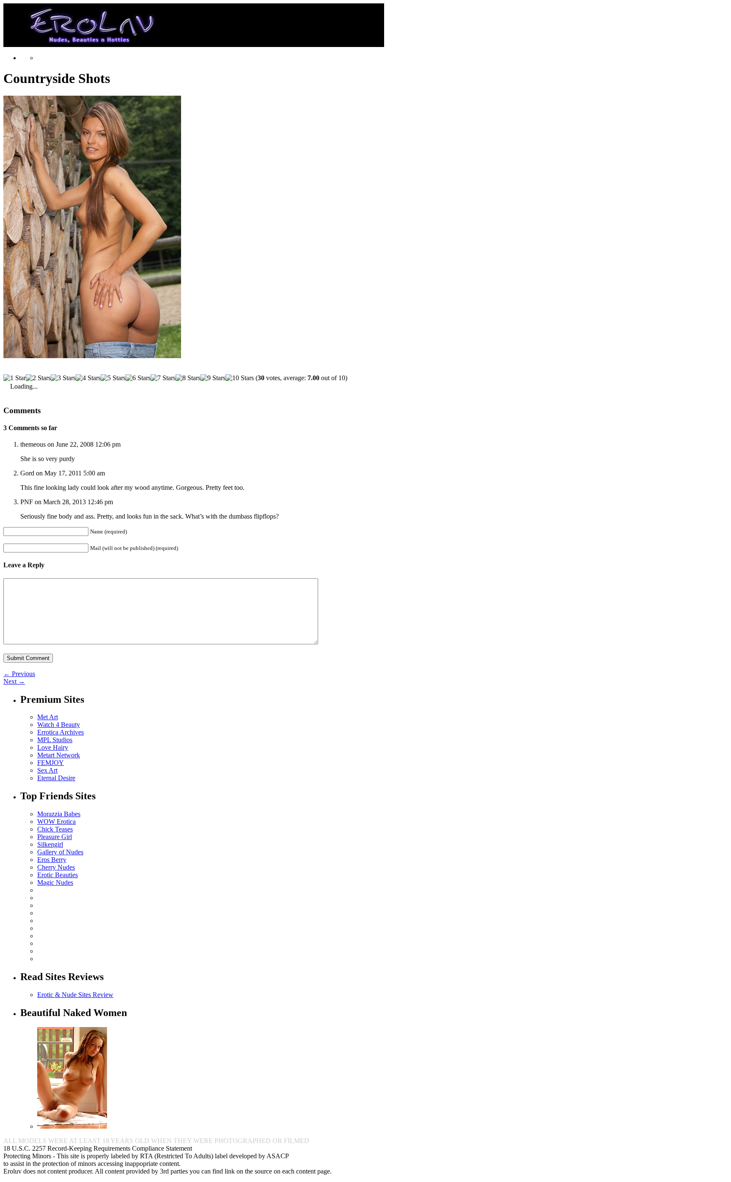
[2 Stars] (38, 378)
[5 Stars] (113, 378)
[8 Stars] (188, 378)
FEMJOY (50, 762)
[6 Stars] (138, 378)
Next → (14, 681)
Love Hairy (52, 747)
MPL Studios (54, 739)
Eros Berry (51, 859)
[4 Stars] (88, 378)
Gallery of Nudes (60, 852)
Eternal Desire (56, 778)
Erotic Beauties (57, 874)
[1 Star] (14, 378)
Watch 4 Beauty (58, 724)
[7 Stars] (163, 378)
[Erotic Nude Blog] (193, 43)
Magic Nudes (55, 882)
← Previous (19, 673)
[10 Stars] (239, 378)
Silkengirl (50, 844)
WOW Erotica (56, 821)
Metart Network (58, 755)
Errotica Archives (60, 732)
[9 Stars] (213, 378)
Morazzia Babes (58, 813)
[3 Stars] (63, 378)
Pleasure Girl (54, 836)
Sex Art (47, 770)
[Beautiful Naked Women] (72, 1126)
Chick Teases (55, 829)
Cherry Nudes (56, 867)
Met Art (47, 717)
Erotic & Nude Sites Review (75, 994)
